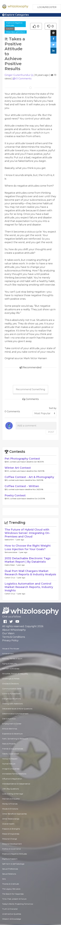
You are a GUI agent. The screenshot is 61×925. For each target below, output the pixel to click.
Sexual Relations (9, 874)
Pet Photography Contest (22, 458)
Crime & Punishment (11, 693)
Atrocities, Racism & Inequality (15, 673)
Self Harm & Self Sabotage (13, 864)
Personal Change (9, 839)
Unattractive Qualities (11, 914)
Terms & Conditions (13, 637)
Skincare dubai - (12, 552)
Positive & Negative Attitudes (14, 24)
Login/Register (46, 7)
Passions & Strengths (11, 829)
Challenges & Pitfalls (10, 678)
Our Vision (8, 633)
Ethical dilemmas (9, 729)
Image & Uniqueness (10, 769)
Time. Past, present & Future (14, 899)
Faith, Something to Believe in (15, 739)
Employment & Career (11, 724)
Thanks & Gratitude (10, 884)
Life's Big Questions (10, 789)
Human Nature (8, 764)
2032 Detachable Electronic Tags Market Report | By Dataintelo (27, 560)
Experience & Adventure (12, 734)
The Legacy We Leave (11, 889)
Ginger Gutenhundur (18, 75)
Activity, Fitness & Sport (12, 658)
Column (9, 29)
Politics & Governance (11, 849)
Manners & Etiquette (11, 799)
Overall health (8, 824)
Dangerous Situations (11, 699)
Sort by (52, 408)
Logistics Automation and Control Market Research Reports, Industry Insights (29, 587)
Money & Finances (9, 804)
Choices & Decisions (10, 683)
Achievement (8, 653)
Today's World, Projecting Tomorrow (17, 904)
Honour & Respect (9, 759)
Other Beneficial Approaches (14, 814)
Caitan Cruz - (11, 577)
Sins (4, 879)
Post (51, 432)
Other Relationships (10, 819)
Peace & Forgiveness (10, 834)
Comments (23, 78)
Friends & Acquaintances (12, 749)
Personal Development (12, 844)
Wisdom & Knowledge (11, 919)
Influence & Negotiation (12, 779)
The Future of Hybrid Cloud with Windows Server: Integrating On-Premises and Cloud (27, 533)
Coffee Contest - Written (22, 486)
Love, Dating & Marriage (12, 794)
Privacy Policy (10, 640)
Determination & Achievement (15, 714)
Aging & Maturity (9, 663)
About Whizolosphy (14, 629)
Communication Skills (11, 688)
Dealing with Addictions (12, 704)
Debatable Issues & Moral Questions (17, 709)
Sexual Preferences (10, 869)
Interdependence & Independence (16, 784)
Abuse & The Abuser (10, 648)
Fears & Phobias (9, 744)
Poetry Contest (15, 495)
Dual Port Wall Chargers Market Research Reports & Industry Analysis (30, 572)
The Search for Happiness (13, 894)
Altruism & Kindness (10, 668)
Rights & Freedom (9, 859)
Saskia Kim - (10, 539)
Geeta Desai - (10, 565)
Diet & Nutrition (9, 719)
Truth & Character (10, 909)
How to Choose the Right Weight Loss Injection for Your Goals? (28, 547)
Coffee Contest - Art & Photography (29, 477)
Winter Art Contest (18, 467)
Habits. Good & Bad (10, 754)
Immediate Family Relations (14, 774)
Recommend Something (30, 389)
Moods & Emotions (10, 809)
